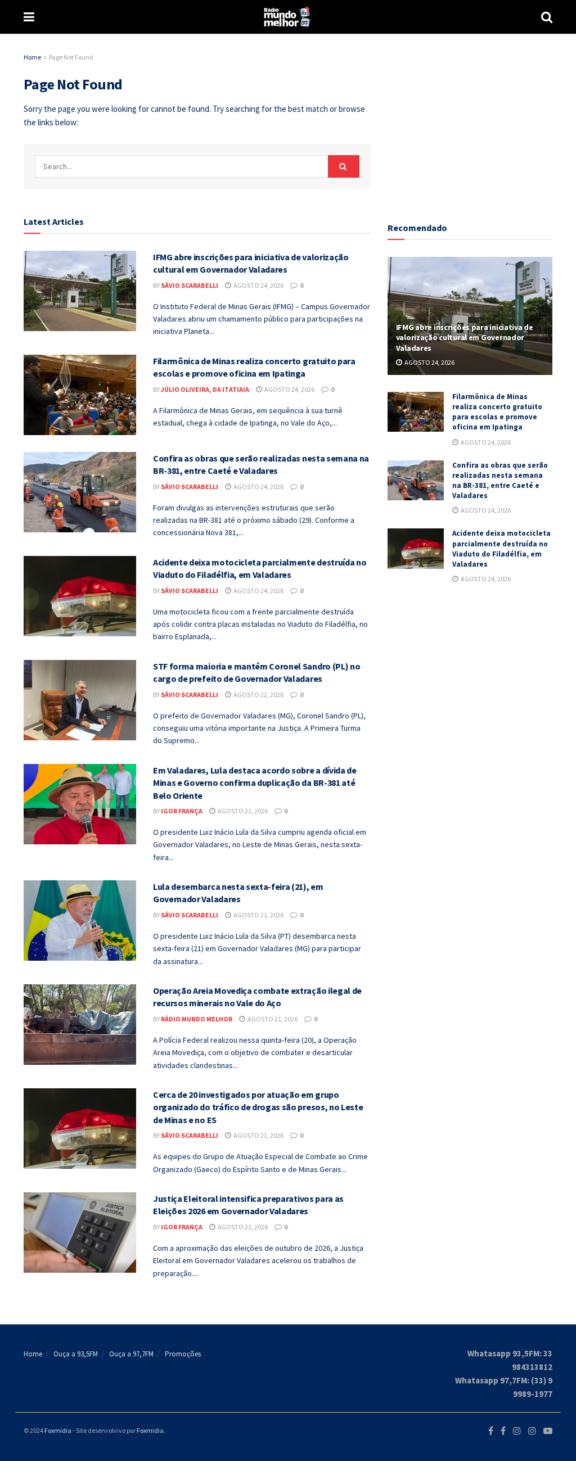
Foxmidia (57, 1430)
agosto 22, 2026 (258, 694)
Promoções (183, 1354)
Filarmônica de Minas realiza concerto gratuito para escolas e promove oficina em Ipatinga (497, 412)
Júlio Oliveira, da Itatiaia (205, 389)
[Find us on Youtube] (547, 1431)
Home (32, 57)
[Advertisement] (472, 121)
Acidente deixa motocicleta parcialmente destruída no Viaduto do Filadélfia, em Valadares (501, 548)
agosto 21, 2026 (242, 811)
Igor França (181, 811)
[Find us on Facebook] (490, 1431)
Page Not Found (71, 57)
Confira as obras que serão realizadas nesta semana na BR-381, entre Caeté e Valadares (500, 480)
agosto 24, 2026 (258, 285)
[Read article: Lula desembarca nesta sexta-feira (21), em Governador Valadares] (80, 920)
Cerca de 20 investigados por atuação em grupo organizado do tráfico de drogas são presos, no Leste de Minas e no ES (258, 1107)
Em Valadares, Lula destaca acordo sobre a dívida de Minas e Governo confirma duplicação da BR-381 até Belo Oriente (255, 783)
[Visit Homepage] (288, 17)
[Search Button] (546, 17)
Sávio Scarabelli (189, 285)
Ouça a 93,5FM (75, 1354)
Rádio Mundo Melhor (196, 1019)
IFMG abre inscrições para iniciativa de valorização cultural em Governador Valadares (464, 337)
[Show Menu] (29, 17)
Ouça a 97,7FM (131, 1354)
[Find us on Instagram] (517, 1431)
